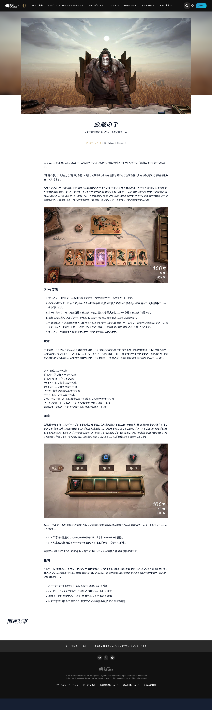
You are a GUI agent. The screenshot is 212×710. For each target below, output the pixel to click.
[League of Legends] (25, 5)
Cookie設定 (150, 685)
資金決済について (131, 685)
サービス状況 (71, 646)
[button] (93, 143)
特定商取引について (109, 685)
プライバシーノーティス (67, 685)
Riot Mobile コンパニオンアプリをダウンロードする (121, 646)
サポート (86, 646)
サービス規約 (89, 685)
